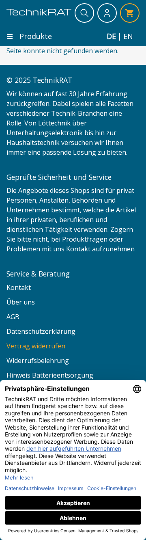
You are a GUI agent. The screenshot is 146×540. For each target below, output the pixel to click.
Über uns (20, 302)
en (128, 36)
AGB (12, 316)
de (111, 36)
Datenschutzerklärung (40, 331)
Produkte (35, 36)
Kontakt (18, 287)
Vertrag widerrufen (35, 345)
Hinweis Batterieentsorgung (49, 375)
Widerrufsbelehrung (37, 360)
